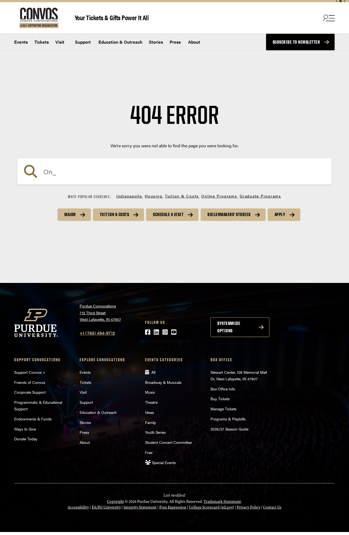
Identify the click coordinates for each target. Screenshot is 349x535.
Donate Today (25, 438)
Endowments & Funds (33, 419)
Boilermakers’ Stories (229, 214)
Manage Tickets (223, 408)
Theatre (151, 402)
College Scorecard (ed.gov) (211, 507)
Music (150, 392)
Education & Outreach (119, 42)
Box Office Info (222, 388)
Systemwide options (228, 327)
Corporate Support (30, 392)
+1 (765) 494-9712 (97, 333)
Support (82, 42)
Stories (156, 42)
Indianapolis (129, 196)
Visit (59, 42)
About (194, 42)
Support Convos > (29, 372)
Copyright (115, 501)
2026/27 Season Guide (229, 429)
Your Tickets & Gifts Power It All (112, 17)
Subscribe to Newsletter (296, 42)
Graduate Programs (260, 196)
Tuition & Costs (182, 196)
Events (21, 42)
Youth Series (155, 432)
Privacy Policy (248, 507)
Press (175, 42)
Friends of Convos (29, 382)
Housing (153, 196)
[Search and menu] (328, 17)
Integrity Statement (140, 507)
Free (148, 452)
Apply (280, 214)
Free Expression (172, 507)
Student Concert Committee (168, 442)
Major (70, 214)
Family (150, 422)
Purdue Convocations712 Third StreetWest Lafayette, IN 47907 (100, 312)
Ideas (149, 412)
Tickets (41, 42)
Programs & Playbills (228, 419)
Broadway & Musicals (163, 382)
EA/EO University (106, 507)
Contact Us (272, 507)
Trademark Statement (222, 501)
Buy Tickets (220, 398)
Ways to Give (25, 429)
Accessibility (78, 507)
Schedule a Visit (168, 214)
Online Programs (219, 196)
